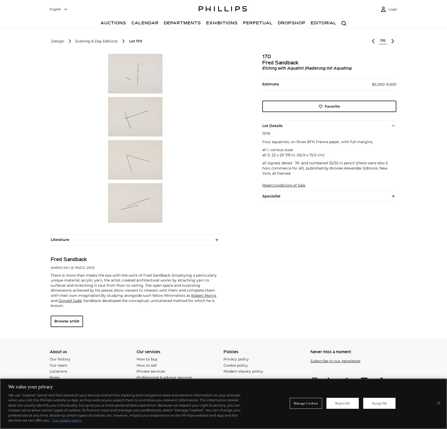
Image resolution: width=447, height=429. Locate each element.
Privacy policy (236, 359)
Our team (58, 365)
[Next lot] (392, 41)
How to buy (147, 359)
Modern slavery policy (243, 371)
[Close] (438, 403)
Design (57, 41)
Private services (151, 371)
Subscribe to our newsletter (335, 361)
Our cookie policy (66, 420)
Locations (58, 371)
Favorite (332, 106)
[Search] (344, 23)
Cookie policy (236, 365)
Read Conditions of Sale (283, 185)
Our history (60, 359)
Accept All (379, 403)
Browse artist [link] (66, 321)
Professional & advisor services (164, 377)
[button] (134, 138)
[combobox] (59, 9)
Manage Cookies (306, 403)
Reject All (342, 403)
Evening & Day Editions (97, 41)
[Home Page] (223, 9)
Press (54, 377)
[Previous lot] (373, 41)
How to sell (147, 365)
